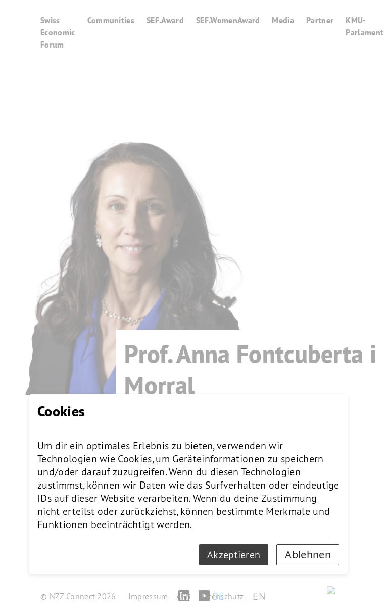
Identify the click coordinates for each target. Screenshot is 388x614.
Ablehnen (308, 554)
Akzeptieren (234, 554)
